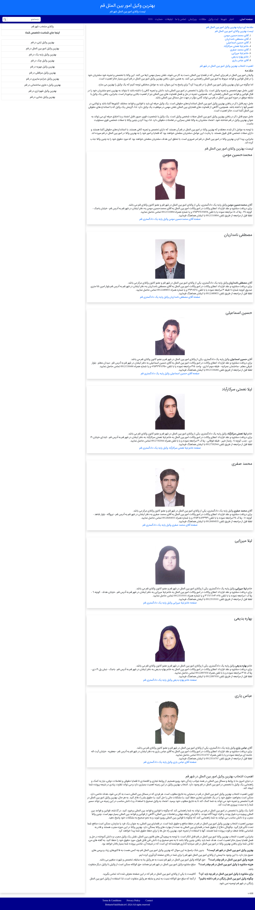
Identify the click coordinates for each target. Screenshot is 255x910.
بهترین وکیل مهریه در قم (42, 66)
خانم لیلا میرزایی (240, 53)
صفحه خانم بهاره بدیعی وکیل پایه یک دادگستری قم (170, 680)
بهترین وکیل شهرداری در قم (42, 91)
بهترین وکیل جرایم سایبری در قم (42, 79)
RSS (150, 19)
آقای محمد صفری (239, 49)
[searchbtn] (4, 19)
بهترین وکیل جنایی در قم (42, 97)
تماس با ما (180, 19)
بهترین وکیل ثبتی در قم (42, 42)
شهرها (224, 19)
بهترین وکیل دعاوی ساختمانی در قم (42, 85)
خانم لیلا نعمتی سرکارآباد (236, 46)
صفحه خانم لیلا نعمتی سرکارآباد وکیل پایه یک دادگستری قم (170, 448)
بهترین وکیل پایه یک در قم (42, 54)
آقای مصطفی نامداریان (237, 39)
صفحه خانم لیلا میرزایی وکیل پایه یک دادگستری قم (170, 602)
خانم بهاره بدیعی (240, 56)
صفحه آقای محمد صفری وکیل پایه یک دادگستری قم (170, 525)
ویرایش (192, 19)
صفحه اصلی (246, 19)
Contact (149, 900)
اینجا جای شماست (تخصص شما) (42, 32)
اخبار (231, 19)
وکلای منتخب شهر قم (42, 26)
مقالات (202, 19)
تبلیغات (169, 19)
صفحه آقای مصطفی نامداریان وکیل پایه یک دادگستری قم (170, 297)
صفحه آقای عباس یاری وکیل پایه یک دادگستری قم (170, 762)
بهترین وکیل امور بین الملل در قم (42, 48)
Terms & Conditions (111, 900)
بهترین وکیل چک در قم (42, 60)
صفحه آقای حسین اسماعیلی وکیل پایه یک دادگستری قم (170, 373)
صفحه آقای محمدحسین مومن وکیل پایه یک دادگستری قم (170, 219)
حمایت (159, 19)
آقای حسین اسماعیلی (237, 42)
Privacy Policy (133, 900)
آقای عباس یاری (240, 60)
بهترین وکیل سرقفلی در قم (42, 72)
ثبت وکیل (213, 19)
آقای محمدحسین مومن (236, 35)
